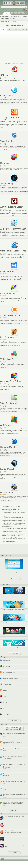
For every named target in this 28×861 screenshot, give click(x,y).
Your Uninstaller (7, 702)
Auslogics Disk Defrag (10, 381)
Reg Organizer (7, 337)
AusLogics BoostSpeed (11, 117)
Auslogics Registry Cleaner (13, 229)
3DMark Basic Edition (10, 315)
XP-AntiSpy (6, 690)
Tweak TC (5, 696)
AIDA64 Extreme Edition (11, 207)
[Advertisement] (14, 47)
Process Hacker (7, 708)
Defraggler (5, 163)
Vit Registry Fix (7, 359)
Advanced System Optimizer (10, 678)
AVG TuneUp (6, 425)
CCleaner (4, 75)
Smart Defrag (6, 183)
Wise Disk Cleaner (9, 403)
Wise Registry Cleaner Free (13, 251)
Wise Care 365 (7, 141)
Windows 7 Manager (8, 660)
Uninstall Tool (6, 492)
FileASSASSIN (7, 271)
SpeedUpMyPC (7, 447)
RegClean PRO (7, 293)
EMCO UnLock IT (8, 469)
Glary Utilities (6, 95)
